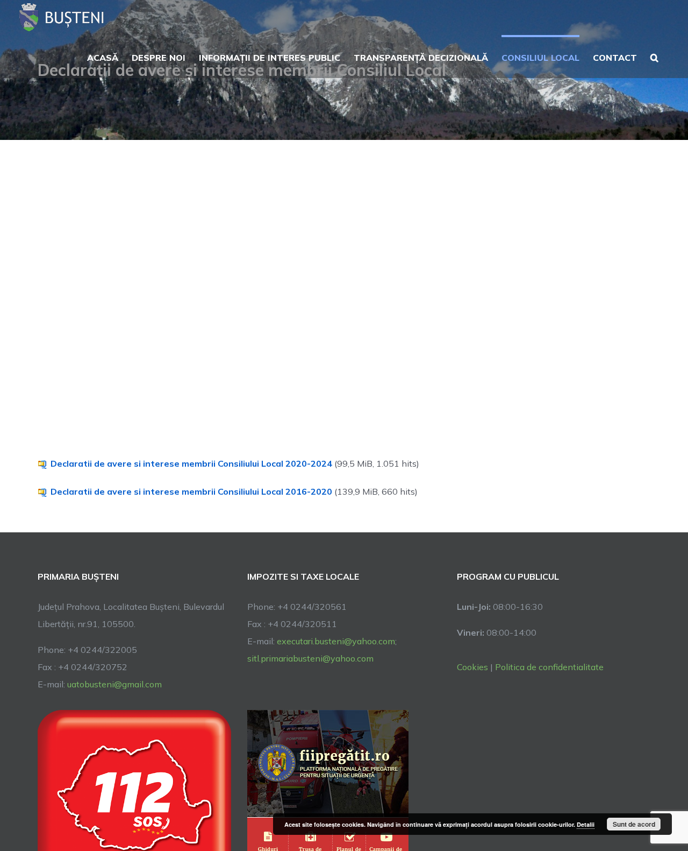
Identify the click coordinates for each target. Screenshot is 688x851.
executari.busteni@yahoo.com (336, 641)
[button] (654, 56)
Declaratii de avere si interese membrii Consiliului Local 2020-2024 (191, 463)
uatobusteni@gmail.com (114, 684)
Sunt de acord (634, 824)
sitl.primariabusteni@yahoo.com (310, 658)
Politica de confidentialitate (549, 667)
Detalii (585, 824)
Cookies (472, 667)
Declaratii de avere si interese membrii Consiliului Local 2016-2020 (191, 491)
